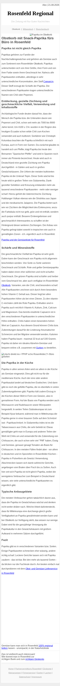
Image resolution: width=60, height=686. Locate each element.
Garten (40, 673)
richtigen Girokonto (34, 659)
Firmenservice (29, 673)
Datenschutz (24, 677)
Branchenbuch (42, 29)
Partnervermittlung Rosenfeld (28, 669)
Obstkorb (6, 285)
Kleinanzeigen (15, 673)
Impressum (37, 677)
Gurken (39, 348)
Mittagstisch (28, 29)
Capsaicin (48, 81)
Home (11, 669)
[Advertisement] (30, 610)
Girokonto (47, 669)
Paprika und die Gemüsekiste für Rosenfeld (23, 240)
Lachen (48, 673)
